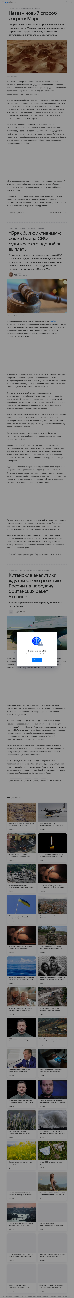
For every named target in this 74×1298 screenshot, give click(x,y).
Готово (37, 660)
